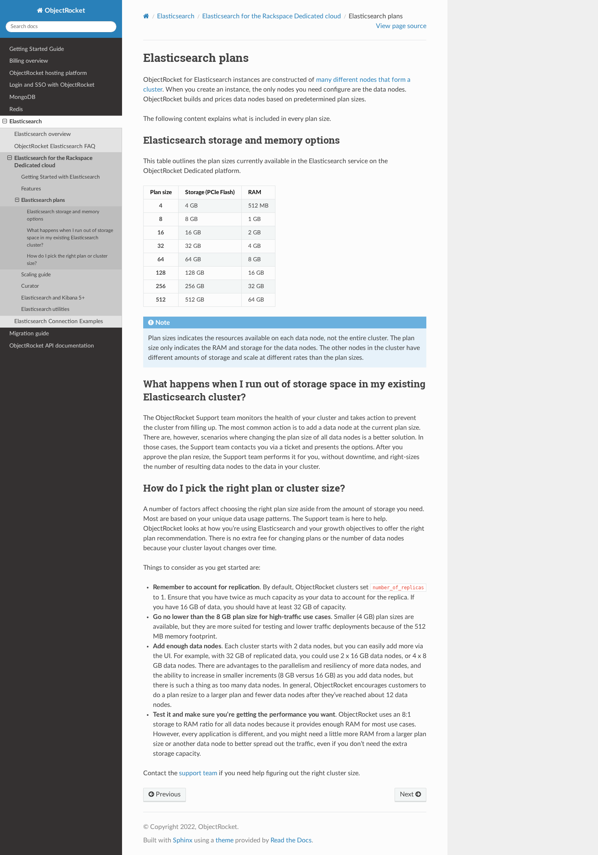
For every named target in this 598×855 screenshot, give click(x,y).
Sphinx (182, 840)
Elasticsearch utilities (45, 309)
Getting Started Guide (36, 49)
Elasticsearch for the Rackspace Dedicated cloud (53, 161)
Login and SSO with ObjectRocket (51, 85)
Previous (167, 794)
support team (198, 773)
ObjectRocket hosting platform (48, 73)
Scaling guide (36, 275)
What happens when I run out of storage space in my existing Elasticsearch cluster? (70, 237)
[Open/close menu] (4, 121)
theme (225, 840)
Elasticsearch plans (43, 200)
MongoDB (22, 97)
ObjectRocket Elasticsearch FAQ (54, 146)
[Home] (146, 16)
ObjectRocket (64, 10)
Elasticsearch (25, 121)
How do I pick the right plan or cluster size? (67, 260)
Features (31, 189)
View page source (401, 26)
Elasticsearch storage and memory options (63, 215)
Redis (16, 109)
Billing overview (28, 61)
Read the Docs (291, 840)
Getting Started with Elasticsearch (60, 177)
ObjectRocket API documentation (51, 346)
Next (407, 794)
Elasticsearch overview (42, 134)
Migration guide (29, 333)
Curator (30, 286)
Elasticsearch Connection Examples (58, 321)
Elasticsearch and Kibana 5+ (53, 298)
